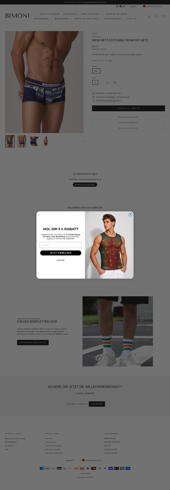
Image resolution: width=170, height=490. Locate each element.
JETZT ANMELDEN (61, 253)
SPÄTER (61, 260)
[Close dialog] (130, 214)
